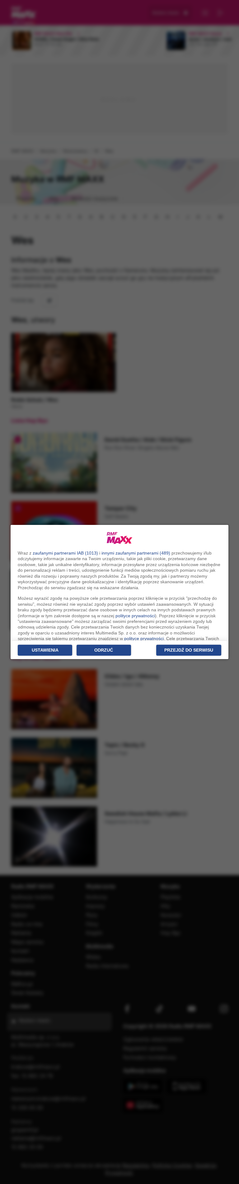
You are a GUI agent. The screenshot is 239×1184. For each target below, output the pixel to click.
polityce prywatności (135, 615)
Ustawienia (45, 650)
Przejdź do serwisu (188, 650)
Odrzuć (103, 650)
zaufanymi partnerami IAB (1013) (65, 552)
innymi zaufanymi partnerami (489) (135, 552)
